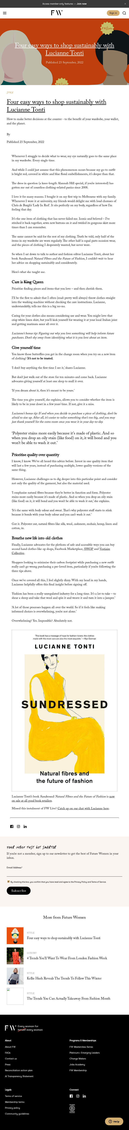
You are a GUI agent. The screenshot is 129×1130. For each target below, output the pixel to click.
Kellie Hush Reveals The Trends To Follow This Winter (64, 978)
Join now (82, 3)
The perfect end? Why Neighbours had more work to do (124, 565)
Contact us (11, 1058)
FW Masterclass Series (81, 1047)
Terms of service (13, 1096)
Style (10, 92)
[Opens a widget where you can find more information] (114, 1122)
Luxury (32, 953)
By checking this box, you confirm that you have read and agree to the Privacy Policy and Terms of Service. (58, 882)
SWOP (88, 549)
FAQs (7, 1053)
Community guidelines (17, 1114)
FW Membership (78, 1070)
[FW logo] (10, 1028)
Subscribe (18, 891)
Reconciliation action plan (19, 1070)
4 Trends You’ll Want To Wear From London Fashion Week (67, 958)
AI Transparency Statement (19, 1076)
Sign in (113, 12)
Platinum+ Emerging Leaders (85, 1053)
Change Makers (78, 1058)
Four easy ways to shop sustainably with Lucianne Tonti (63, 938)
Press (7, 1064)
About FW (10, 1047)
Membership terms (14, 1102)
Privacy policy (12, 1108)
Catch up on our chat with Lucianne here (83, 808)
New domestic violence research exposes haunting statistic (4, 565)
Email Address (14, 867)
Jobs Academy (77, 1064)
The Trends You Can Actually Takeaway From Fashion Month (68, 998)
